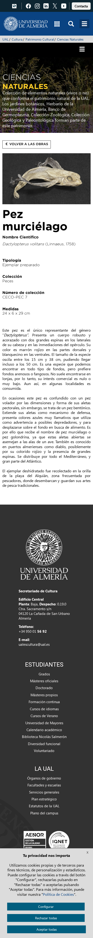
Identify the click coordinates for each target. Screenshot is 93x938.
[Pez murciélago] (46, 179)
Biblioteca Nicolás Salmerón (44, 736)
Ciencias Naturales (70, 39)
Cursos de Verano (44, 715)
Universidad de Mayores (44, 722)
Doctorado (44, 687)
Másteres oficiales (44, 680)
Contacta (81, 6)
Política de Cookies (58, 894)
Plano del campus (44, 813)
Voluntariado (44, 750)
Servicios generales (44, 792)
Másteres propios (44, 694)
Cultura (17, 39)
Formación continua (44, 701)
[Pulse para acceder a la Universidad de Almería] (44, 554)
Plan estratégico (44, 799)
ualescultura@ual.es (34, 644)
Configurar (46, 906)
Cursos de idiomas (44, 708)
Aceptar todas (46, 929)
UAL (5, 39)
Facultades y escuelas (44, 785)
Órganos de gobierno (44, 778)
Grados (44, 674)
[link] (81, 5)
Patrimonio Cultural (40, 39)
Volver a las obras (28, 144)
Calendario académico (44, 729)
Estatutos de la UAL (44, 805)
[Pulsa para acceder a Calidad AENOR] (46, 841)
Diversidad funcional (44, 743)
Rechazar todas (46, 918)
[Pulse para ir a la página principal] (25, 24)
